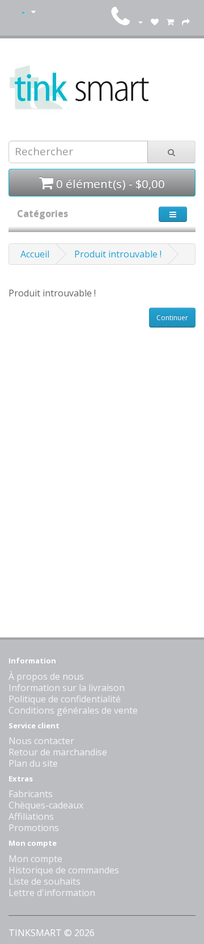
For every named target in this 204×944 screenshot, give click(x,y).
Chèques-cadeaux (45, 805)
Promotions (33, 827)
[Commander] (186, 21)
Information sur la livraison (66, 687)
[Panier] (170, 21)
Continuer (172, 317)
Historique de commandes (63, 870)
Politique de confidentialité (64, 699)
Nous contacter (41, 741)
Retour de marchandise (57, 752)
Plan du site (33, 763)
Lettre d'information (51, 892)
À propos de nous (46, 676)
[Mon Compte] (140, 21)
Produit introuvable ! (118, 254)
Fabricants (30, 794)
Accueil (34, 254)
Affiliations (31, 816)
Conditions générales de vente (73, 710)
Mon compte (35, 859)
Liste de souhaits (44, 881)
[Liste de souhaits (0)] (155, 21)
